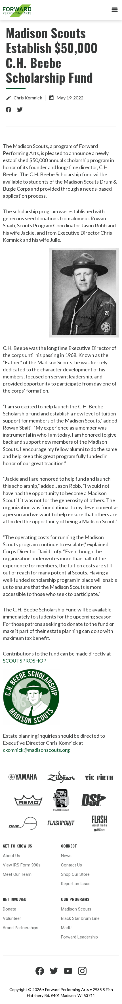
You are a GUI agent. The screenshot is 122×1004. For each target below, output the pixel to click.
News (66, 855)
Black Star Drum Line (80, 918)
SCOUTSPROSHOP (24, 660)
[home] (38, 11)
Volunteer (12, 918)
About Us (11, 855)
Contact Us (71, 865)
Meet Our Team (17, 874)
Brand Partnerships (20, 927)
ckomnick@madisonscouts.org (36, 750)
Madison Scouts (76, 909)
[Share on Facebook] (8, 109)
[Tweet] (20, 109)
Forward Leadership (79, 937)
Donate (9, 909)
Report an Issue (76, 883)
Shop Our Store (75, 874)
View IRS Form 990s (22, 865)
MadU (66, 927)
